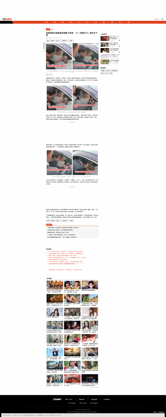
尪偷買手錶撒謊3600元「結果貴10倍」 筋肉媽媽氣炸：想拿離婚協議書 (66, 253)
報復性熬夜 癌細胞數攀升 (88, 290)
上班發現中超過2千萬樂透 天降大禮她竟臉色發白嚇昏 (60, 230)
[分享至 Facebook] (44, 46)
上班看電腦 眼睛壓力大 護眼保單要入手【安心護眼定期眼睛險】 (90, 317)
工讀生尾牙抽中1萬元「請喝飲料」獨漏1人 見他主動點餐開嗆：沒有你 (66, 261)
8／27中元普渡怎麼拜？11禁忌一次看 (72, 384)
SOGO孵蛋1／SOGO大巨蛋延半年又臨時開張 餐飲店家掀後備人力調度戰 (72, 317)
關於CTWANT (69, 399)
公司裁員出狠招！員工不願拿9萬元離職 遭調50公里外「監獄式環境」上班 (55, 344)
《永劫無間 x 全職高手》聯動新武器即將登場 (72, 331)
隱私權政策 (30, 415)
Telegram (95, 403)
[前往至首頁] (7, 19)
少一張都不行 (64, 40)
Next (44, 50)
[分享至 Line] (44, 43)
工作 (107, 73)
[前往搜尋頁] (162, 19)
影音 (120, 22)
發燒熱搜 (107, 399)
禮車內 (52, 40)
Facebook (73, 403)
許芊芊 (108, 70)
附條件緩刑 (114, 70)
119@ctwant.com (77, 269)
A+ (47, 74)
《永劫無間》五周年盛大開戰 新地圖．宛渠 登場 (55, 371)
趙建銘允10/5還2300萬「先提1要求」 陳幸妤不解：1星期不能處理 (54, 384)
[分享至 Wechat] (44, 48)
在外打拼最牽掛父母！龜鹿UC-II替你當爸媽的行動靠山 (62, 263)
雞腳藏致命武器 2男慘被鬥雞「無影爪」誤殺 (58, 232)
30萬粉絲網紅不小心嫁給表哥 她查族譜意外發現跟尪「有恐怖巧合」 (63, 227)
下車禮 (70, 40)
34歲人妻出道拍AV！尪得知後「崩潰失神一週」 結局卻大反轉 (90, 331)
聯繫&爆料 (82, 399)
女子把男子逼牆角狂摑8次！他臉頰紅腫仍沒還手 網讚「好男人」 (54, 331)
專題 (129, 22)
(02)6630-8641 (60, 269)
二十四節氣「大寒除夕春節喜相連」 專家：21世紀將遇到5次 (61, 235)
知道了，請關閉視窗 (159, 412)
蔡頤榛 (103, 70)
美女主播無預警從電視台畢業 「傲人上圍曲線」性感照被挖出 (62, 237)
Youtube (84, 403)
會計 (102, 73)
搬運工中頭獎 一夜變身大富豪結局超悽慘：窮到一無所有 (62, 255)
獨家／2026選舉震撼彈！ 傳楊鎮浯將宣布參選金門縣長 (72, 371)
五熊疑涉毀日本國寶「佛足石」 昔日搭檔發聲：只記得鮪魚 (54, 358)
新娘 (48, 40)
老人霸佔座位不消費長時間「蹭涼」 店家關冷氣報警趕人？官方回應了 (54, 291)
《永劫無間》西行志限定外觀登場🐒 (72, 358)
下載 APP (156, 19)
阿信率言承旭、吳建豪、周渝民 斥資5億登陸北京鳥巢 (90, 384)
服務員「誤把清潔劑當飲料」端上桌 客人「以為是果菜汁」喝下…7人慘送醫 (67, 257)
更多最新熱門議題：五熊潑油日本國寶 (58, 259)
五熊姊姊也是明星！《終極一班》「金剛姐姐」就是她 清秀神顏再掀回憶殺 (72, 291)
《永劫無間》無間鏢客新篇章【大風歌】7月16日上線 (90, 344)
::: (24, 22)
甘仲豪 (50, 37)
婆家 (57, 40)
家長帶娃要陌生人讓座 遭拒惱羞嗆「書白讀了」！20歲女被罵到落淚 (90, 358)
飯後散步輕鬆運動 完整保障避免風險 (90, 371)
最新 (46, 22)
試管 (111, 73)
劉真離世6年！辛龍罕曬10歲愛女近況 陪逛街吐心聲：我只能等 (72, 344)
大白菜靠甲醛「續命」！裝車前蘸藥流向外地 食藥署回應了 (90, 304)
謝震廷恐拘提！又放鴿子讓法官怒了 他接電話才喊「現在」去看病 (55, 304)
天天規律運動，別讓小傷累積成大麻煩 (72, 304)
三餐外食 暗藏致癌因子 (53, 317)
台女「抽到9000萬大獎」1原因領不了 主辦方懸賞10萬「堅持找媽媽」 (66, 251)
